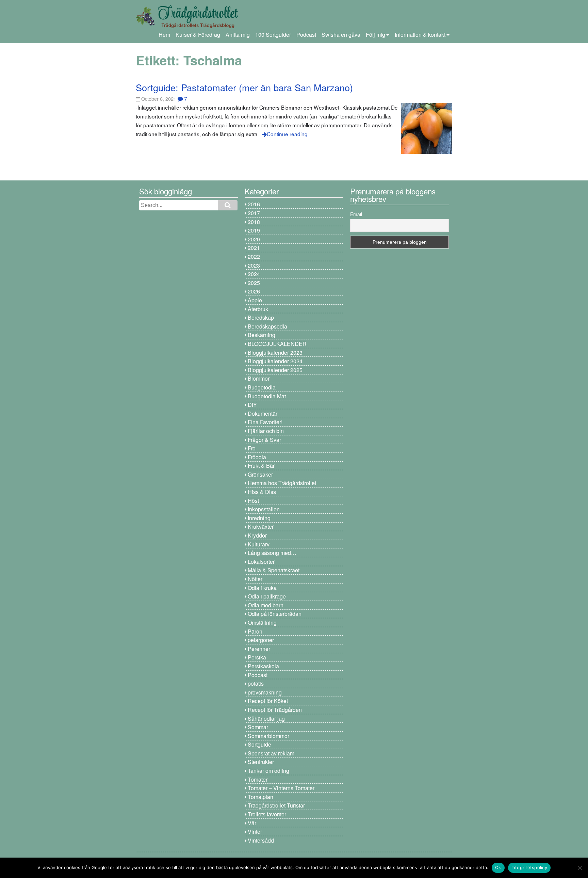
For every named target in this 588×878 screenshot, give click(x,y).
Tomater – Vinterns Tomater (281, 788)
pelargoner (261, 640)
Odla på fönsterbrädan (274, 614)
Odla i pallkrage (267, 596)
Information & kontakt (420, 34)
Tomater (257, 779)
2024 (254, 274)
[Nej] (579, 867)
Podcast (306, 34)
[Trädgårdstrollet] (187, 26)
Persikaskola (263, 666)
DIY (252, 405)
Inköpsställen (264, 509)
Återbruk (258, 309)
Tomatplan (260, 797)
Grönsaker (260, 474)
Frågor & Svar (264, 440)
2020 (254, 239)
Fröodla (257, 457)
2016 (254, 204)
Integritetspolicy (529, 867)
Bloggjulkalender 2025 (275, 370)
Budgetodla (262, 387)
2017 (254, 213)
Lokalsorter (261, 561)
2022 (254, 256)
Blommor (259, 378)
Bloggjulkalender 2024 (275, 361)
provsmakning (265, 692)
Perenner (259, 649)
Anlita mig (238, 34)
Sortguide (259, 744)
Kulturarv (259, 544)
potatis (256, 683)
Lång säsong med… (272, 553)
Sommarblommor (268, 736)
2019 (254, 230)
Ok (498, 867)
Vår (252, 823)
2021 (254, 248)
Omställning (262, 622)
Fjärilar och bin (266, 431)
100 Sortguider (273, 34)
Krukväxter (261, 526)
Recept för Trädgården (275, 710)
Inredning (259, 518)
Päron (255, 631)
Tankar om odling (268, 771)
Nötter (255, 579)
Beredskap (261, 317)
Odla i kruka (262, 588)
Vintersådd (261, 840)
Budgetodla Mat (267, 396)
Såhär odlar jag (266, 718)
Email (356, 214)
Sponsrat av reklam (271, 753)
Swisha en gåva (341, 34)
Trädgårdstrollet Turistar (276, 805)
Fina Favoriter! (265, 422)
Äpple (255, 300)
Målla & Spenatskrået (273, 570)
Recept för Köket (268, 701)
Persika (257, 657)
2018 (254, 222)
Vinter (255, 831)
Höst (253, 501)
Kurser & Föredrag (198, 34)
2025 (254, 283)
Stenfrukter (261, 762)
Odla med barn (265, 605)
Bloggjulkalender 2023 (275, 352)
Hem (164, 34)
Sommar (258, 727)
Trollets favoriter (267, 814)
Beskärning (261, 335)
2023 (254, 265)
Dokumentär (262, 413)
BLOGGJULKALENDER (277, 344)
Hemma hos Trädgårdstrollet (282, 483)
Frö (252, 448)
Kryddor (257, 535)
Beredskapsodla (267, 326)
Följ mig (375, 34)
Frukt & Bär (261, 465)
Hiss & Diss (262, 492)
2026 (254, 291)
